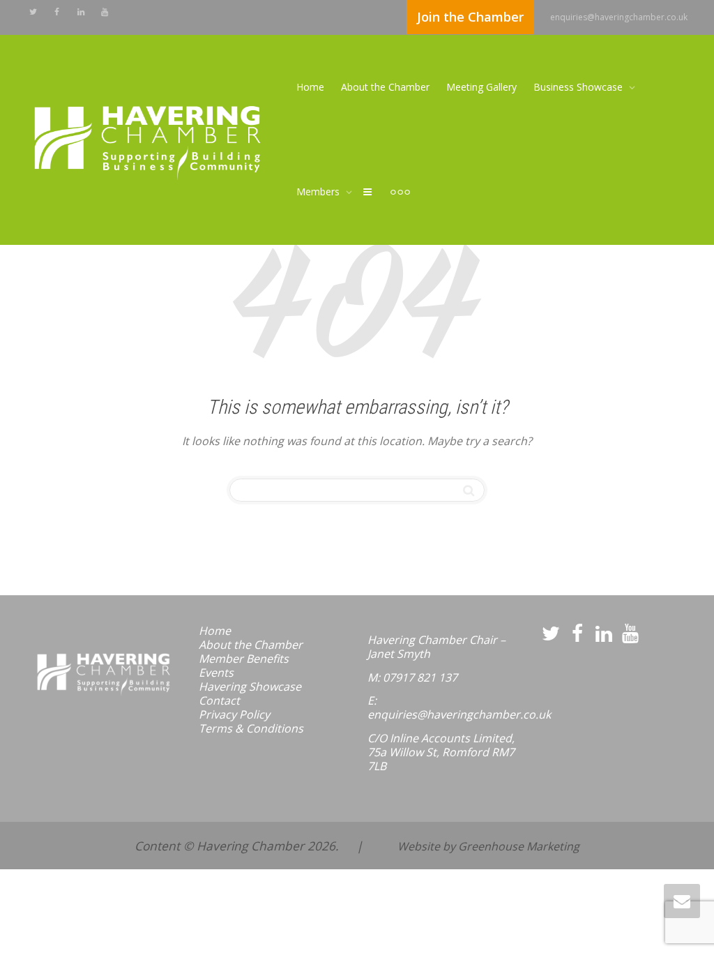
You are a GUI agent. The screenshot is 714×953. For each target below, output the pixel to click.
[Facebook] (56, 11)
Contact (219, 700)
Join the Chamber (470, 16)
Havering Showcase (250, 686)
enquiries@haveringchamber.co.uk (619, 17)
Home (310, 86)
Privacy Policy (234, 714)
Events (216, 672)
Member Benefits (244, 658)
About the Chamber (385, 86)
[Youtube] (104, 11)
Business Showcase (579, 86)
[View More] (400, 192)
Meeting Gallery (481, 86)
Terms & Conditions (251, 728)
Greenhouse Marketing (518, 846)
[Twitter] (33, 11)
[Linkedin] (80, 11)
